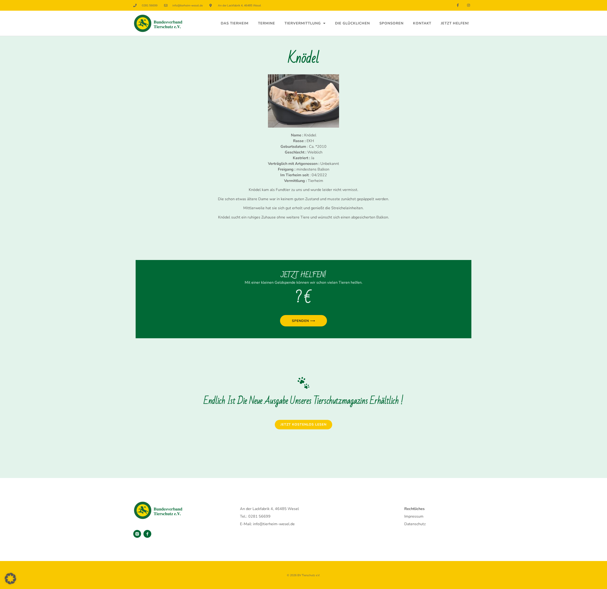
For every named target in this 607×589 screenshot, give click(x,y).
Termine (266, 23)
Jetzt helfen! (455, 23)
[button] (10, 578)
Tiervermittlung (303, 23)
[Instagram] (468, 5)
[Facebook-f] (457, 5)
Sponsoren (391, 23)
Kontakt (422, 23)
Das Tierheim (234, 23)
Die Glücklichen (352, 23)
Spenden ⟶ (303, 321)
